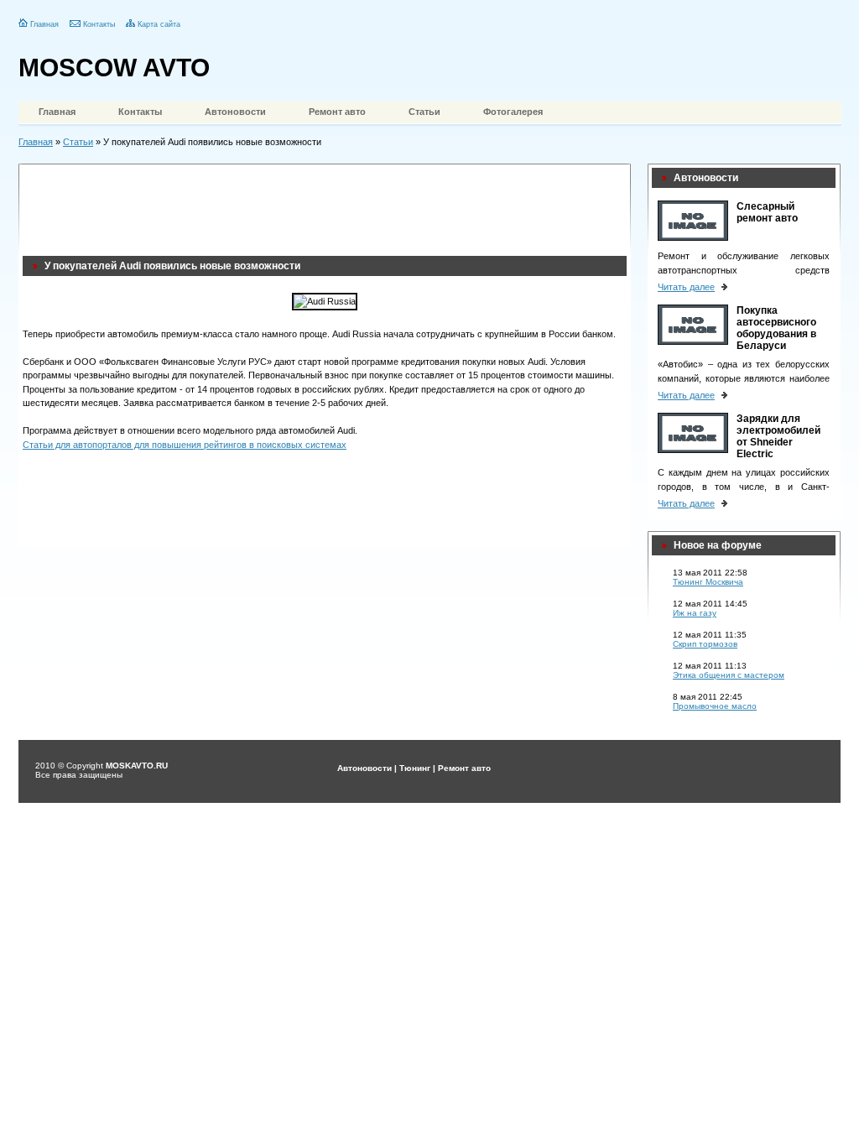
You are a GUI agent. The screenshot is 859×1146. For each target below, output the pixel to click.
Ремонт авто (337, 112)
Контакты (99, 24)
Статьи (424, 112)
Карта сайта (159, 24)
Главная (44, 24)
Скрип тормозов (705, 644)
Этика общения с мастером (728, 675)
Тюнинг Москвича (708, 581)
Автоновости (235, 112)
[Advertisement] (328, 205)
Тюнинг (414, 768)
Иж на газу (694, 612)
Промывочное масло (715, 706)
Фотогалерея (513, 112)
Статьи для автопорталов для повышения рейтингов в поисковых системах (184, 445)
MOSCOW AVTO (114, 67)
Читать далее (686, 287)
